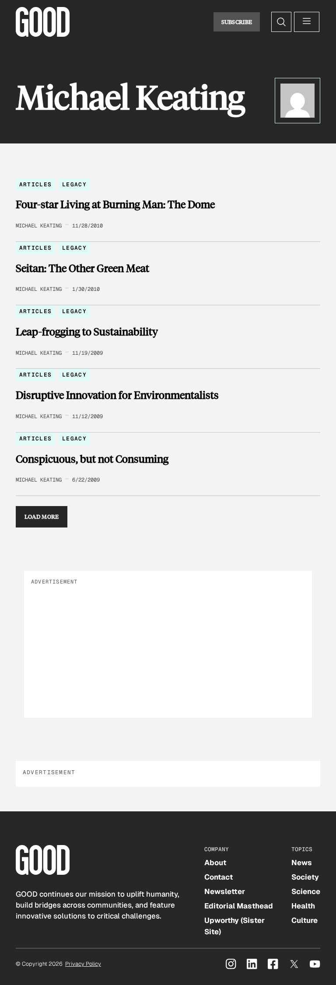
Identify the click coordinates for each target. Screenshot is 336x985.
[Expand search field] (281, 22)
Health (303, 906)
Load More (41, 516)
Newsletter (224, 891)
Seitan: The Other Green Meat (82, 268)
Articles (35, 184)
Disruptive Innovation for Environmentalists (117, 395)
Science (305, 891)
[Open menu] (306, 22)
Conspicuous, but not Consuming (92, 458)
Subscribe (236, 21)
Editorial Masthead (238, 906)
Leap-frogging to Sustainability (87, 331)
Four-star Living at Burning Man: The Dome (115, 204)
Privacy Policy (83, 964)
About (215, 862)
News (301, 862)
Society (305, 877)
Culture (304, 920)
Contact (218, 877)
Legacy (74, 184)
